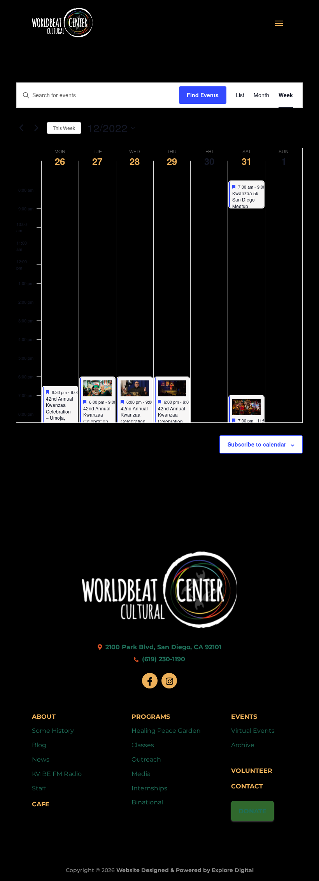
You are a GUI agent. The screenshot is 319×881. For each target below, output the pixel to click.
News (40, 759)
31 (247, 161)
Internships (149, 788)
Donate (252, 811)
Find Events (203, 95)
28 (135, 161)
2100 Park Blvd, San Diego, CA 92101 (162, 647)
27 (97, 161)
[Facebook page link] (150, 680)
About (44, 716)
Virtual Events (253, 730)
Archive (242, 745)
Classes (142, 745)
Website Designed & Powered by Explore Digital (185, 870)
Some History (53, 730)
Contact (247, 786)
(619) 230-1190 (162, 659)
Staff (39, 788)
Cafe (40, 804)
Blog (39, 745)
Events (244, 716)
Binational (147, 802)
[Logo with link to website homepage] (159, 625)
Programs (150, 716)
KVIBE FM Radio (57, 774)
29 (172, 161)
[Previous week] (21, 128)
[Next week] (36, 128)
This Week (64, 127)
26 (60, 161)
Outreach (146, 759)
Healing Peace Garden (166, 730)
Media (141, 774)
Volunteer (251, 770)
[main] (159, 286)
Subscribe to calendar (257, 444)
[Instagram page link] (169, 680)
